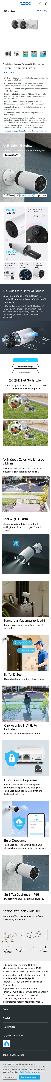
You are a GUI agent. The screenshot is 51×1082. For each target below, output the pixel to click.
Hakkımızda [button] (9, 1026)
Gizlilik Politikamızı (26, 1072)
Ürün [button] (5, 1009)
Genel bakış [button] (41, 10)
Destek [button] (7, 1018)
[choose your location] (46, 4)
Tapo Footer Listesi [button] (13, 1054)
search (41, 4)
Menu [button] (4, 4)
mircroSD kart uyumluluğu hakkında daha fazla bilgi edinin (26, 131)
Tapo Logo (25, 4)
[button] (6, 1043)
